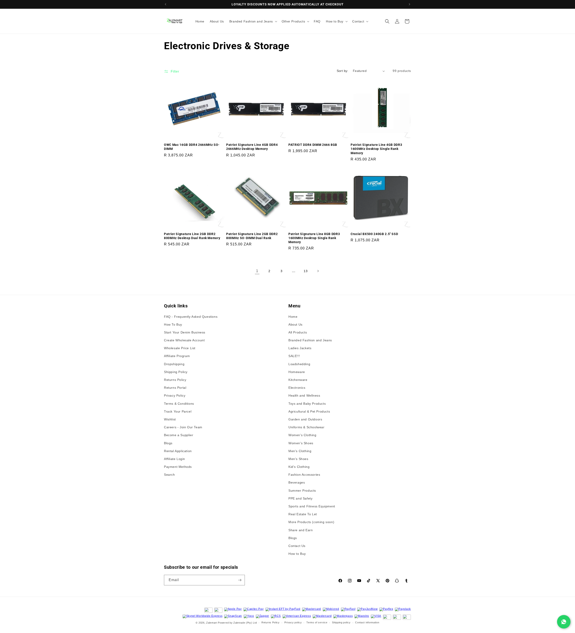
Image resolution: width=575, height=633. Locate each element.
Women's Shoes (300, 443)
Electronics (296, 387)
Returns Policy (175, 380)
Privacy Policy (174, 395)
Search (169, 474)
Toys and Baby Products (307, 403)
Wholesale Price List (179, 348)
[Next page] (318, 271)
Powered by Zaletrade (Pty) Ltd (237, 622)
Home (292, 316)
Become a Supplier (178, 435)
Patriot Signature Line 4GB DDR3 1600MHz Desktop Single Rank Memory (376, 149)
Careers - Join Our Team (183, 427)
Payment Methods (178, 467)
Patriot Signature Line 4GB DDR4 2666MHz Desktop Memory (252, 147)
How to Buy (297, 553)
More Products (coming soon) (311, 522)
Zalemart (211, 622)
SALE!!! (294, 356)
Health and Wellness (304, 395)
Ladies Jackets (299, 348)
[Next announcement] (409, 4)
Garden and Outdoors (305, 419)
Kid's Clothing (299, 467)
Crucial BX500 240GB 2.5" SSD (374, 234)
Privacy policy (293, 622)
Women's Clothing (302, 435)
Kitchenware (297, 380)
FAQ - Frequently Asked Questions (190, 316)
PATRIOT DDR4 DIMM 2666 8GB (312, 145)
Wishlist (170, 419)
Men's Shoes (298, 459)
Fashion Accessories (304, 474)
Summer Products (302, 490)
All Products (297, 332)
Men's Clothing (299, 451)
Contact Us (296, 546)
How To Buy (173, 324)
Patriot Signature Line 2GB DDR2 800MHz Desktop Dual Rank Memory (192, 236)
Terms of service (316, 622)
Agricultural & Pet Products (309, 411)
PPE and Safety (300, 498)
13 (305, 271)
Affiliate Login (174, 459)
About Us (295, 324)
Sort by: (342, 71)
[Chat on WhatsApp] (564, 622)
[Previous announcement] (165, 4)
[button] (253, 21)
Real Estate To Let (302, 514)
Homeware (296, 372)
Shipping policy (341, 622)
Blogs (168, 443)
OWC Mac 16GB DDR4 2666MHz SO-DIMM (192, 147)
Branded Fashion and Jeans (310, 340)
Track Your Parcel (177, 411)
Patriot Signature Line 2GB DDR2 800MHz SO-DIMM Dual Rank (252, 236)
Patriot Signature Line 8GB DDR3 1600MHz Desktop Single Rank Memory (314, 238)
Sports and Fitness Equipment (311, 506)
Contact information (367, 622)
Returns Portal (175, 387)
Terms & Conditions (179, 403)
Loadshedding (299, 364)
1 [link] (257, 271)
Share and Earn (300, 530)
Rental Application (178, 451)
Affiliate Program (177, 356)
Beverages (296, 482)
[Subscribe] (240, 580)
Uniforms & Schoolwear (306, 427)
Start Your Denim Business (184, 332)
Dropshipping (174, 364)
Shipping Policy (176, 372)
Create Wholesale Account (184, 340)
